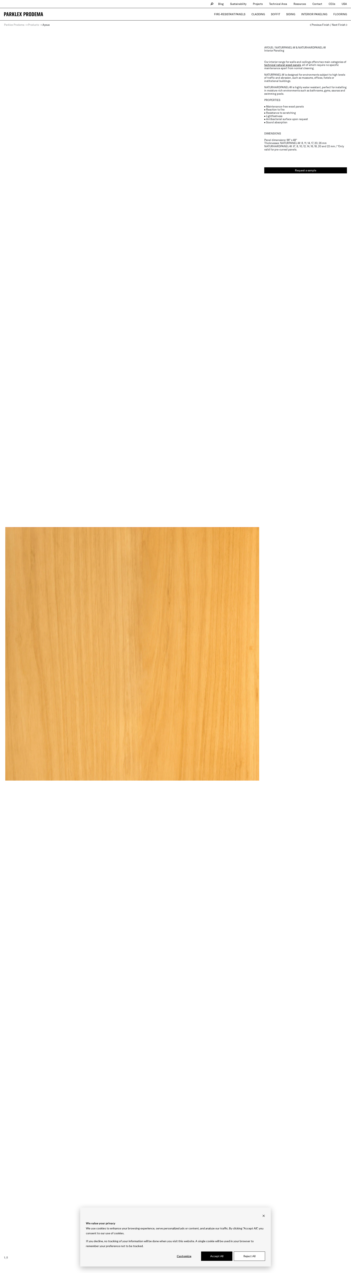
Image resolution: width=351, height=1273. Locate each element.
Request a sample (305, 170)
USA (344, 3)
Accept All (216, 1256)
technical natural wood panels (282, 65)
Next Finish (339, 24)
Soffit (275, 14)
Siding (290, 14)
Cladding (258, 14)
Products (33, 24)
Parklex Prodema (14, 24)
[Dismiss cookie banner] (263, 1215)
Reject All (249, 1256)
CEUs (332, 3)
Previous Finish (320, 24)
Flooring (340, 14)
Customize (184, 1256)
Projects (258, 3)
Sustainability (238, 3)
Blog (221, 3)
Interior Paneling (314, 14)
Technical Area (278, 3)
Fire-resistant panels (229, 14)
